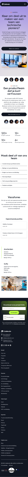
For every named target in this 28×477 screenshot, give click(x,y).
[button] (25, 4)
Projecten (3, 355)
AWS (2, 432)
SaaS (2, 402)
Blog (2, 443)
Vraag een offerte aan (6, 365)
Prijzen (2, 358)
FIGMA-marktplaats (5, 453)
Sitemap (11, 465)
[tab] (14, 252)
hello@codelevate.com (8, 338)
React (2, 420)
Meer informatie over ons (14, 114)
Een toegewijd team (5, 386)
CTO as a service (5, 391)
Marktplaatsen (4, 404)
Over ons (3, 353)
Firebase (3, 430)
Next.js (2, 427)
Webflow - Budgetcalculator (7, 448)
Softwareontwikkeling (6, 381)
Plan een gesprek (5, 368)
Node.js (3, 422)
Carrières (3, 360)
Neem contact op (5, 363)
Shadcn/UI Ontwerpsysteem (7, 455)
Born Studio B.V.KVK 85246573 (7, 335)
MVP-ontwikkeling (5, 409)
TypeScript (3, 425)
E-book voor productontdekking (8, 445)
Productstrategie (5, 376)
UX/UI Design (4, 378)
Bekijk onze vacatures (14, 48)
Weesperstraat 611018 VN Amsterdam (8, 341)
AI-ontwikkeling (4, 383)
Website (3, 407)
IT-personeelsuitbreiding (7, 417)
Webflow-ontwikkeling (6, 388)
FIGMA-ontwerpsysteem (7, 450)
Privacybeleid (4, 465)
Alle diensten (4, 393)
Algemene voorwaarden (19, 323)
